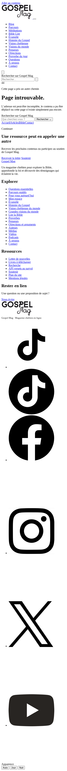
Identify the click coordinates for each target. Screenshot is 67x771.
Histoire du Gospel (19, 40)
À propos (14, 62)
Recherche (15, 265)
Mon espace (15, 198)
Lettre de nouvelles (19, 258)
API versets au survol (21, 268)
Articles (14, 122)
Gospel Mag (8, 161)
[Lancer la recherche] (36, 79)
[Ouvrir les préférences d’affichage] (2, 72)
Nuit (21, 767)
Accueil (5, 122)
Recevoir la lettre (11, 158)
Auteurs (13, 227)
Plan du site (15, 274)
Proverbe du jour (18, 56)
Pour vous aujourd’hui (21, 195)
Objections (15, 53)
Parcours (13, 27)
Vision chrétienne (18, 43)
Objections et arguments (22, 224)
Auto (5, 767)
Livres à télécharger (20, 262)
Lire (17, 33)
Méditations (15, 30)
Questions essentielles (21, 189)
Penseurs (14, 49)
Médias (13, 230)
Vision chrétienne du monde (24, 208)
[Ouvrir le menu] (34, 19)
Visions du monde (19, 46)
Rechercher (44, 119)
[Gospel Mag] (17, 18)
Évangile (14, 36)
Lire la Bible (16, 214)
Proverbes (14, 218)
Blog (11, 24)
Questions (14, 59)
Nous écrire (7, 299)
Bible (12, 33)
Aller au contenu (10, 2)
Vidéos (12, 234)
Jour (13, 767)
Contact (13, 65)
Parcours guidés (17, 192)
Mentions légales (18, 278)
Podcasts (13, 237)
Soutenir (26, 158)
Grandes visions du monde (24, 211)
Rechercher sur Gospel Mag (17, 75)
